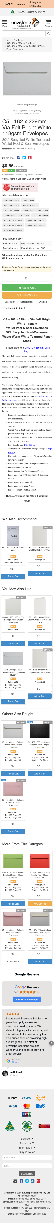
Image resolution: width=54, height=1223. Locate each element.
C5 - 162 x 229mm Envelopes (21, 43)
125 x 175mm (28, 200)
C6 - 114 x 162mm (11, 210)
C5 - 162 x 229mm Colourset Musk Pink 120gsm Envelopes (13, 802)
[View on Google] (5, 1073)
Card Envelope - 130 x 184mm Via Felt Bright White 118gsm (13, 672)
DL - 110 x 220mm (40, 215)
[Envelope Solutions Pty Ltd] (25, 22)
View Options (39, 903)
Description (10, 301)
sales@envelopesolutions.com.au (30, 1213)
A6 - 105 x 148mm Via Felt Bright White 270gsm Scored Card (39, 619)
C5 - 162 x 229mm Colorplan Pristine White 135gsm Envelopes (13, 744)
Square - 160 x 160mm (13, 230)
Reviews (9, 307)
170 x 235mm (29, 445)
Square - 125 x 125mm (13, 220)
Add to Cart (28, 287)
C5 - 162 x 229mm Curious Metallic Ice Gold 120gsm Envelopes (40, 932)
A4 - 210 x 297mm (11, 205)
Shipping (43, 301)
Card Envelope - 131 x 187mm (16, 215)
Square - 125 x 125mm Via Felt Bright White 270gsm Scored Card (13, 619)
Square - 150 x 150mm (13, 225)
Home (7, 40)
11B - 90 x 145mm (11, 200)
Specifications (26, 301)
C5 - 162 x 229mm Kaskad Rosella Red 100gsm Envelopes (40, 875)
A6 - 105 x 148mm (30, 205)
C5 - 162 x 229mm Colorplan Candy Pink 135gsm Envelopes (13, 932)
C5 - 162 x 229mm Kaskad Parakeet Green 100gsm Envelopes (13, 875)
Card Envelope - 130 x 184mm (35, 210)
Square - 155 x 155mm (35, 225)
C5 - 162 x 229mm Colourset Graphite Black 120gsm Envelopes (39, 744)
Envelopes (18, 40)
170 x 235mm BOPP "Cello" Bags (13, 548)
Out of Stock (13, 961)
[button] (2, 1043)
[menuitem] (18, 157)
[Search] (48, 33)
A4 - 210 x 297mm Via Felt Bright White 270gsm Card (39, 548)
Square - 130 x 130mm (35, 220)
